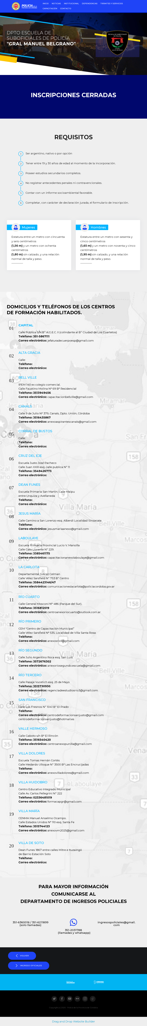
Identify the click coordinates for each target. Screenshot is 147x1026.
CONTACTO (65, 8)
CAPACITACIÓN (50, 8)
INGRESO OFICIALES (31, 965)
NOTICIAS (56, 3)
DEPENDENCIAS (89, 3)
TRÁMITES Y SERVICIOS (111, 3)
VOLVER (24, 956)
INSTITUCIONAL (71, 3)
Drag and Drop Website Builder (73, 1021)
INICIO (46, 3)
